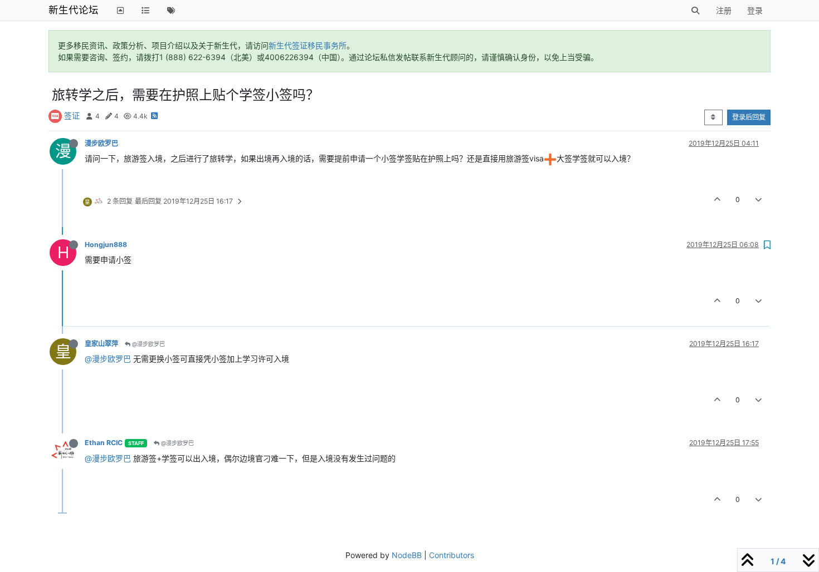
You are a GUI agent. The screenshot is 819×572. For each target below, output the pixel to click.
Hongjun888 (106, 244)
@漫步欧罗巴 (147, 344)
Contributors (451, 555)
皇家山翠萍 (101, 343)
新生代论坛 (73, 10)
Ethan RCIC (104, 442)
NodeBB (407, 555)
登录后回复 (749, 117)
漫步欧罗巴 (101, 143)
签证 (72, 115)
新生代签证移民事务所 (308, 45)
